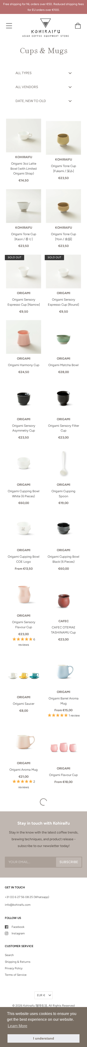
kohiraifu (63, 159)
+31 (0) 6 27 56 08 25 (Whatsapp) (27, 897)
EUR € (41, 995)
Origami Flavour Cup (63, 775)
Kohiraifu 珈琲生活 (35, 1005)
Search (9, 955)
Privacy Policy (13, 968)
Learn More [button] (17, 1026)
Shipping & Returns (17, 961)
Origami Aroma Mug (23, 769)
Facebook (18, 927)
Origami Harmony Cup (23, 365)
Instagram (18, 933)
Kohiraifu (23, 157)
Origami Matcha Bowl (63, 365)
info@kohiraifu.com (17, 904)
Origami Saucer (23, 703)
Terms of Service (16, 974)
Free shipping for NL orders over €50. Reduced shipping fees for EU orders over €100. (43, 7)
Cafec (63, 621)
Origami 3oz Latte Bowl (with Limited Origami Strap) (23, 168)
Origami (23, 293)
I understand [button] (43, 1038)
